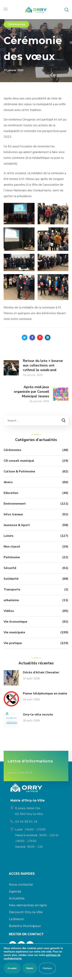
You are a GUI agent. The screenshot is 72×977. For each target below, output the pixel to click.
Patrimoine (12, 557)
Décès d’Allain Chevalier (41, 672)
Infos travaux (13, 514)
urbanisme (11, 600)
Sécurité (10, 568)
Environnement (15, 504)
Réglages (47, 968)
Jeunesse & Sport (17, 525)
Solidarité (11, 579)
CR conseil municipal (19, 461)
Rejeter (29, 968)
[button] (66, 9)
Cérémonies (16, 24)
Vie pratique (13, 643)
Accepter (12, 968)
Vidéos (9, 611)
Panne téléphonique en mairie (45, 693)
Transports (12, 589)
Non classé (12, 546)
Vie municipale (14, 632)
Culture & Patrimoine (19, 471)
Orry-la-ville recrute (38, 714)
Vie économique (15, 622)
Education (11, 493)
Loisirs (8, 536)
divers (8, 482)
